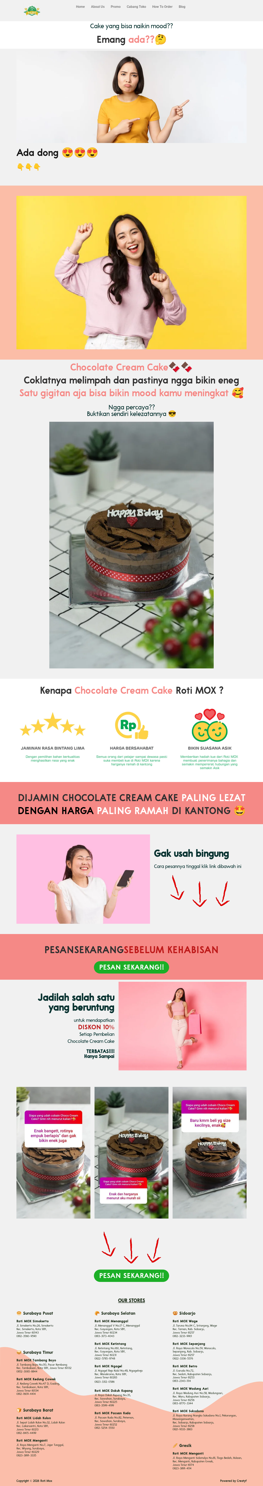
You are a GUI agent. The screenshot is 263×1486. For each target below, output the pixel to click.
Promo (116, 7)
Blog (182, 7)
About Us (98, 7)
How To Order (162, 7)
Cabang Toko (136, 7)
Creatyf (242, 1481)
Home (80, 7)
